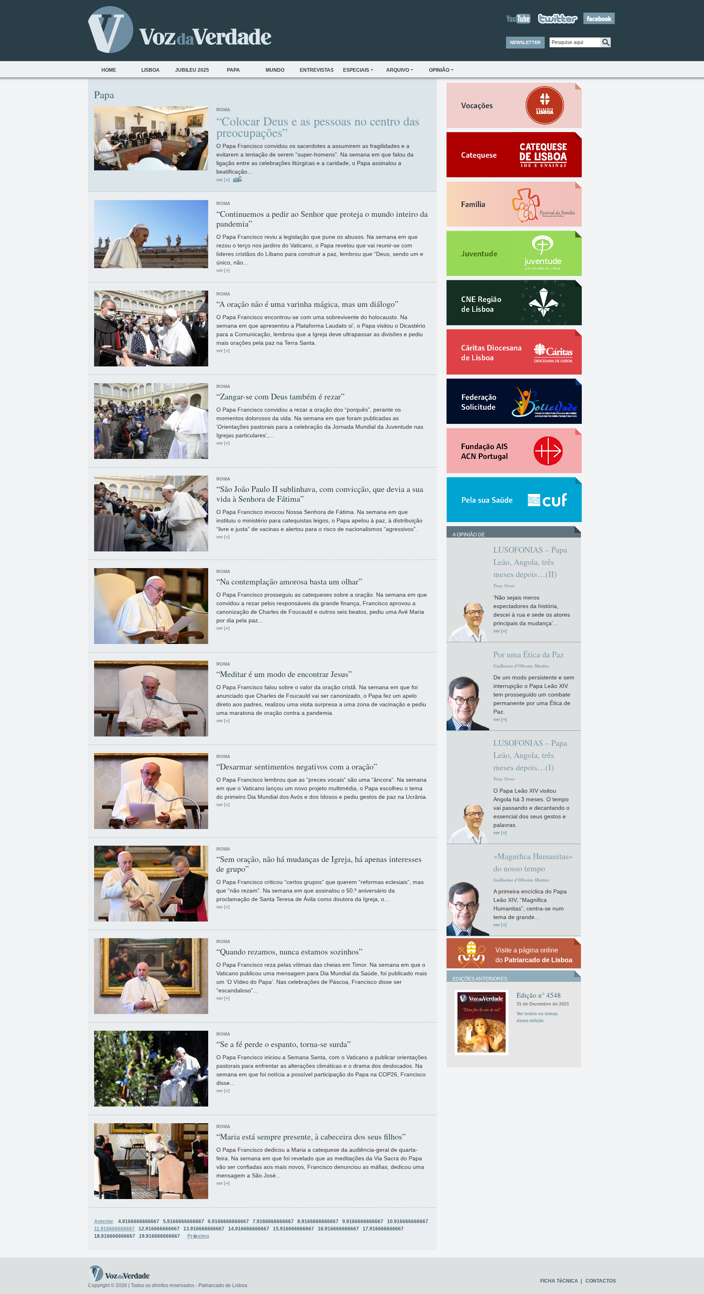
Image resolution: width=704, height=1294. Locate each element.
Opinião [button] (439, 70)
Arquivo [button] (397, 70)
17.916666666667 (383, 1229)
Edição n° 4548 (539, 995)
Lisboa (150, 70)
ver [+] (223, 179)
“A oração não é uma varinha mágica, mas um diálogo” (307, 304)
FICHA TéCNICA (559, 1281)
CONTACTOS (600, 1281)
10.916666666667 (407, 1221)
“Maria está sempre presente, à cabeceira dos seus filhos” (311, 1137)
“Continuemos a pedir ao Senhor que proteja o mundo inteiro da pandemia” (322, 219)
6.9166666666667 (228, 1221)
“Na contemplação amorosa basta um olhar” (289, 581)
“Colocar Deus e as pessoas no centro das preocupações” (318, 126)
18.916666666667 (114, 1236)
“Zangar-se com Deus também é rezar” (280, 396)
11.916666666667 (114, 1229)
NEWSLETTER (525, 42)
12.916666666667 (159, 1229)
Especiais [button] (356, 70)
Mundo (275, 70)
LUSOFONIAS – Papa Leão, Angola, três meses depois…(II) (530, 562)
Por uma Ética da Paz (528, 654)
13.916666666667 (203, 1229)
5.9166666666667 (183, 1221)
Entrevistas (317, 70)
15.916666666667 (293, 1229)
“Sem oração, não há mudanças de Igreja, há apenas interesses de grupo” (319, 864)
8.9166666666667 (318, 1221)
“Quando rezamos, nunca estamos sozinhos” (289, 952)
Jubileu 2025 (192, 70)
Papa (233, 70)
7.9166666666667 (273, 1221)
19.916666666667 (159, 1236)
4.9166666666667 (138, 1221)
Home (108, 70)
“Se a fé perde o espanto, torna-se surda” (283, 1044)
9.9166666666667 (362, 1221)
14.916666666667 (248, 1229)
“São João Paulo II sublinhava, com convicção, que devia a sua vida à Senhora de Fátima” (319, 494)
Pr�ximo (198, 1236)
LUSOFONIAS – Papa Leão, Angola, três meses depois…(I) (530, 755)
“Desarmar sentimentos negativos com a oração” (296, 767)
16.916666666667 (338, 1229)
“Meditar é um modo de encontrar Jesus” (284, 674)
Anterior (103, 1221)
